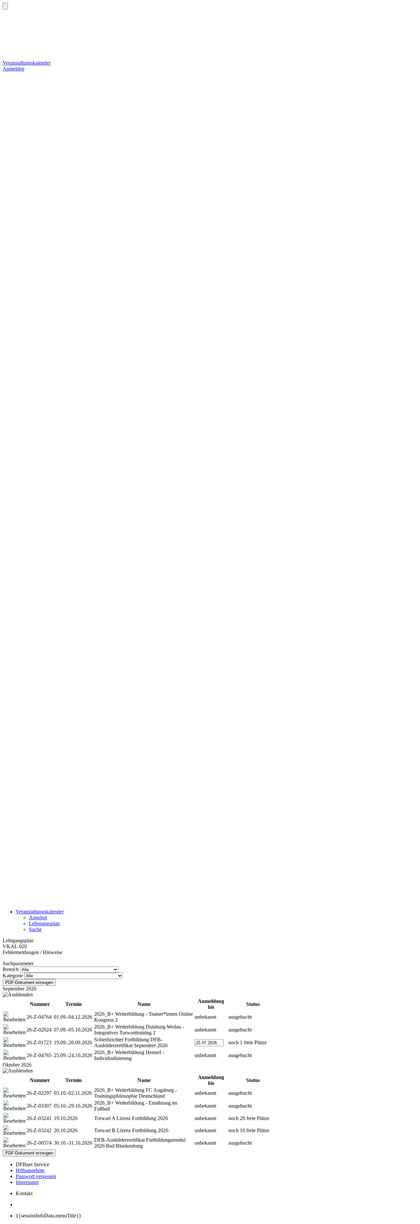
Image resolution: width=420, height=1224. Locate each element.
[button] (5, 6)
